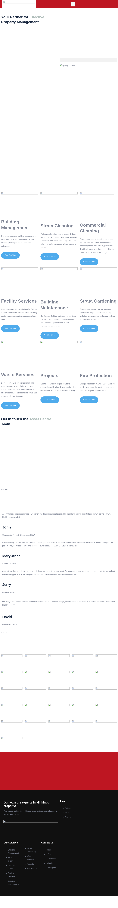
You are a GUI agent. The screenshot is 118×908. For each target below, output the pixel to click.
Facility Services (19, 301)
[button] (73, 4)
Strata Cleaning (57, 225)
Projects (49, 375)
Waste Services (17, 374)
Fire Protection (96, 375)
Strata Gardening (98, 301)
